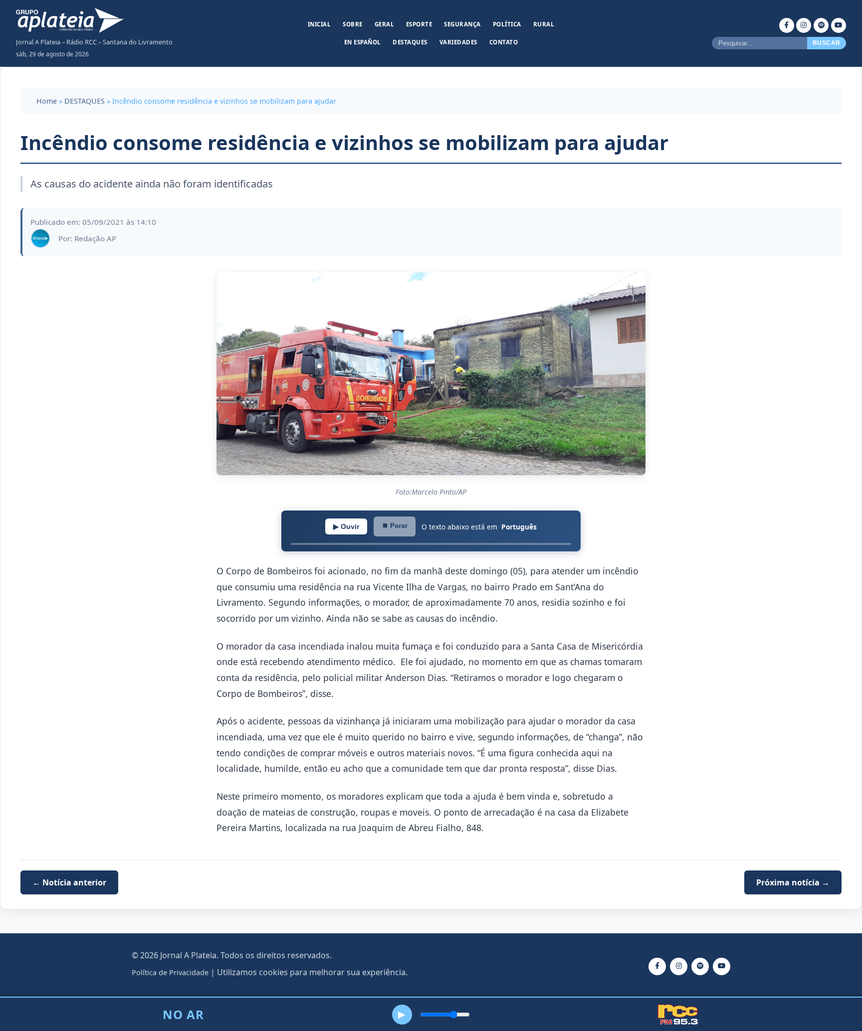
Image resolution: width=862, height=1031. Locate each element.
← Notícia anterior (69, 882)
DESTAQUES (84, 101)
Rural (544, 24)
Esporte (419, 24)
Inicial (319, 24)
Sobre (353, 24)
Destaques (410, 42)
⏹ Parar (395, 525)
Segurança (462, 24)
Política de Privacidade (170, 972)
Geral (385, 24)
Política (507, 24)
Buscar (827, 42)
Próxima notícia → (793, 882)
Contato (503, 42)
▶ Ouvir (346, 526)
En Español (362, 42)
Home (46, 101)
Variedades (458, 42)
